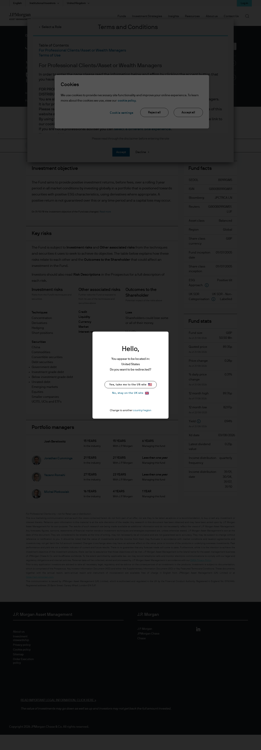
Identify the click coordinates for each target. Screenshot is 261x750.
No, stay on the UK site (127, 393)
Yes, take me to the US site (128, 384)
